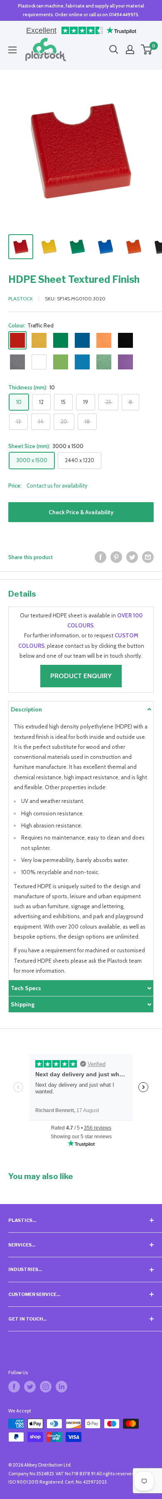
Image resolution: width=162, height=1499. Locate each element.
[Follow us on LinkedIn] (61, 1386)
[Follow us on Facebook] (14, 1386)
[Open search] (113, 49)
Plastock (20, 298)
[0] (147, 50)
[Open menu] (12, 50)
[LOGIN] (130, 49)
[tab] (81, 709)
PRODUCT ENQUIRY (81, 676)
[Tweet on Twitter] (132, 557)
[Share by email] (148, 557)
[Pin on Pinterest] (116, 557)
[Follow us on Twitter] (30, 1386)
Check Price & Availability (81, 512)
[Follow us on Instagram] (46, 1386)
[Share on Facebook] (100, 557)
